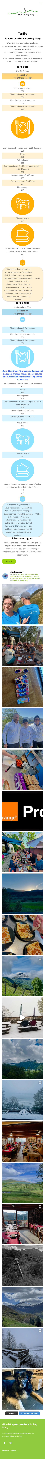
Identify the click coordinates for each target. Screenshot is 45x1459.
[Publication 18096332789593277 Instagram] (22, 893)
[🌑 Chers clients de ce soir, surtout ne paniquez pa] (22, 687)
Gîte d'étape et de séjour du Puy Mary (17, 1433)
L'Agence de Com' (16, 1436)
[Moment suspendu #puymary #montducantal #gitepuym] (22, 976)
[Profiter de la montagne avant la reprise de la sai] (22, 1307)
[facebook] (4, 1443)
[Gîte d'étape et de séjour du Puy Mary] (22, 16)
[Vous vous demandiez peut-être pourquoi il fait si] (22, 1141)
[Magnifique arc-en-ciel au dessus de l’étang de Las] (22, 1183)
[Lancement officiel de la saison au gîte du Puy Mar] (22, 1224)
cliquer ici (9, 561)
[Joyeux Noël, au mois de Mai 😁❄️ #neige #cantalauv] (22, 1100)
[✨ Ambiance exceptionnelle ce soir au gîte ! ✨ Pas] (22, 852)
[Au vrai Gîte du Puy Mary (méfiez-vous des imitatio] (22, 770)
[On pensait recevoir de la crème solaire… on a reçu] (22, 728)
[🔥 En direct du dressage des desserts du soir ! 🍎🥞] (22, 935)
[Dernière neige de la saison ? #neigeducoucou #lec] (22, 1348)
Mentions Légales (9, 1450)
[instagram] (10, 1443)
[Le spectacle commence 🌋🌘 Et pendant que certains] (22, 646)
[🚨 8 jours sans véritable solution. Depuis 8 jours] (22, 811)
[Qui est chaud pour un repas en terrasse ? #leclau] (22, 1017)
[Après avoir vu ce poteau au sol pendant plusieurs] (22, 1265)
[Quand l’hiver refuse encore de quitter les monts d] (22, 1059)
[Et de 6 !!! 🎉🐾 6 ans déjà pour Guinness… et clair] (22, 1389)
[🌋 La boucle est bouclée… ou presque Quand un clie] (22, 604)
